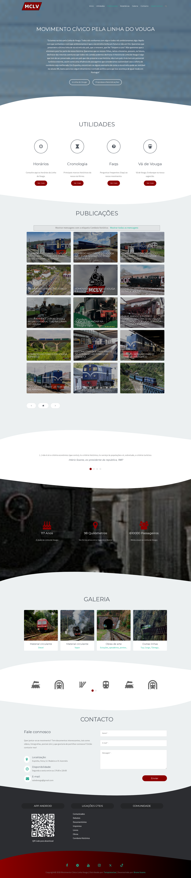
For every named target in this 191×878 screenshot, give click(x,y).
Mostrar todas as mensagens (124, 227)
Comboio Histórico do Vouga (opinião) (47, 355)
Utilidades (100, 6)
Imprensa (77, 826)
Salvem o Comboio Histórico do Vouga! (47, 290)
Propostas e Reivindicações (107, 82)
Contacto (145, 6)
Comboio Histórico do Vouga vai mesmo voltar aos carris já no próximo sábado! (47, 256)
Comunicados (79, 814)
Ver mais (41, 183)
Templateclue (110, 872)
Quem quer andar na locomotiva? (89, 322)
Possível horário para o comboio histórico (137, 355)
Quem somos (156, 6)
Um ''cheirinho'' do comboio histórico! (93, 388)
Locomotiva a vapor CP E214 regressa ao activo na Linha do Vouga (47, 321)
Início (91, 6)
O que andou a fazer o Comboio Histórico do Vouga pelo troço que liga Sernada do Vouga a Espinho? (141, 320)
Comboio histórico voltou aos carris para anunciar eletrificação (139, 256)
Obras (75, 834)
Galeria (135, 6)
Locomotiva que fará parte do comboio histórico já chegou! (93, 354)
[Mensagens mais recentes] (31, 405)
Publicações (112, 6)
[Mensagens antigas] (55, 405)
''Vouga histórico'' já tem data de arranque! (48, 388)
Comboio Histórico (81, 838)
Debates (76, 818)
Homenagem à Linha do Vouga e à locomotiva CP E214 (95, 290)
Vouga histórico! (133, 389)
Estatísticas (124, 6)
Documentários (80, 822)
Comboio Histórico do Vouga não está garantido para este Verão (94, 256)
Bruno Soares (140, 872)
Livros (75, 830)
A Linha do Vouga (79, 82)
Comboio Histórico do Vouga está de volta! (141, 290)
